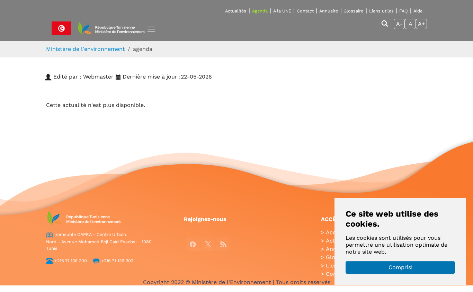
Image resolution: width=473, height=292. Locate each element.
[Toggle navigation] (151, 29)
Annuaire (328, 10)
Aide (417, 10)
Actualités (235, 10)
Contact (305, 10)
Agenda (260, 10)
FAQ (403, 10)
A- (399, 23)
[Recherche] (384, 26)
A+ (421, 23)
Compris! (400, 267)
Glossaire (353, 10)
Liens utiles (381, 10)
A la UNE (282, 10)
